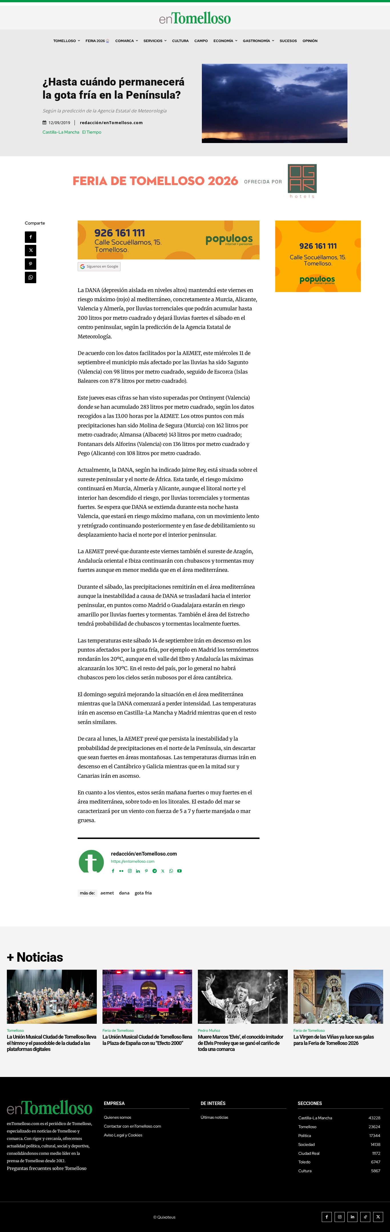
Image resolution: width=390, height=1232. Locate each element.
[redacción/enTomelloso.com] (91, 862)
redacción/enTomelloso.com (111, 122)
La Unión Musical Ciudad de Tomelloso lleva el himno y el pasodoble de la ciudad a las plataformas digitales (51, 1043)
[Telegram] (154, 870)
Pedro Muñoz (209, 1030)
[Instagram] (130, 870)
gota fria (143, 893)
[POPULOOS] (169, 257)
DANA (124, 893)
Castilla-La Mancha (61, 132)
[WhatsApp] (30, 277)
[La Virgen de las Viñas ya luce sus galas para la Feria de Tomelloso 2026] (338, 997)
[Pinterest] (30, 264)
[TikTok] (365, 1217)
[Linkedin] (138, 870)
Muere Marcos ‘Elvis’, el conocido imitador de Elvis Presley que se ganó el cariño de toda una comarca (240, 1043)
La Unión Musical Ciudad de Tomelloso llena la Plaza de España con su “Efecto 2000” (147, 1040)
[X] (30, 250)
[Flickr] (121, 870)
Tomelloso (15, 1030)
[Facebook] (30, 237)
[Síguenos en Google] (99, 276)
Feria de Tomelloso (118, 1030)
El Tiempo (91, 132)
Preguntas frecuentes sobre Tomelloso (47, 1168)
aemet (107, 893)
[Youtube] (179, 870)
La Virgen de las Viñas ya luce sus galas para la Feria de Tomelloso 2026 (333, 1040)
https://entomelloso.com (132, 861)
